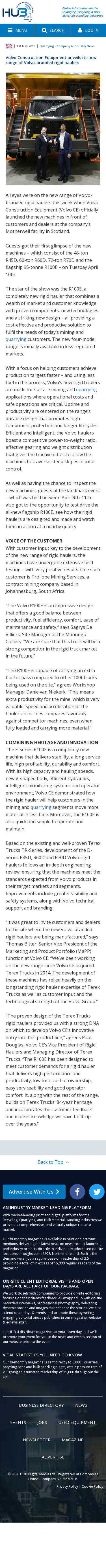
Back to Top (51, 1162)
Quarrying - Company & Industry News (67, 46)
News (81, 1405)
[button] (17, 30)
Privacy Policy (67, 1486)
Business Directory (41, 1405)
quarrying (16, 339)
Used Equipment (77, 1422)
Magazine (72, 1439)
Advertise (53, 1457)
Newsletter (37, 1439)
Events (18, 1422)
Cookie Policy (92, 1486)
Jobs (42, 1422)
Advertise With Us (31, 1191)
